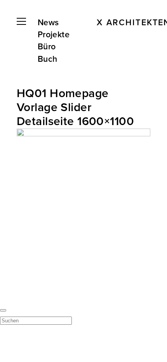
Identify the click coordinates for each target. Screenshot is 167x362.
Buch (47, 59)
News (48, 22)
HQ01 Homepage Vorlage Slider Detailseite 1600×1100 (75, 107)
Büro (47, 47)
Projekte (54, 35)
